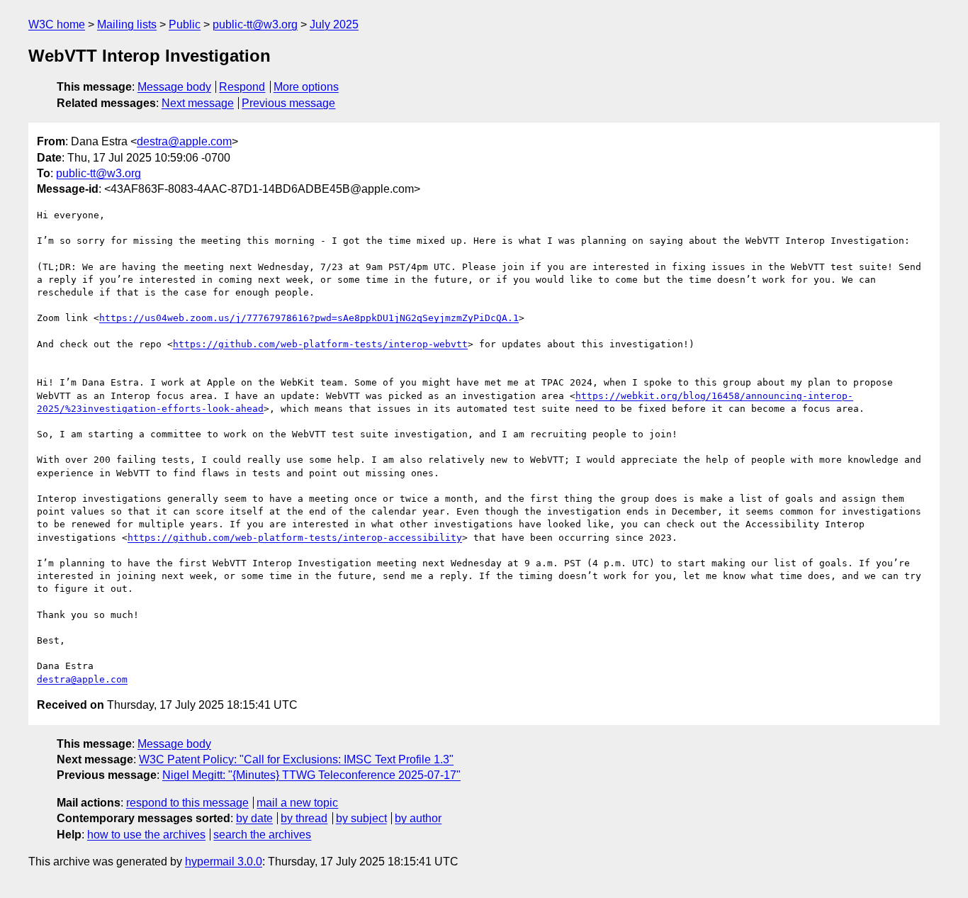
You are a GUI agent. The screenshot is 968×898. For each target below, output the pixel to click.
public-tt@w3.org (255, 24)
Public (185, 24)
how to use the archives (146, 835)
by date (254, 818)
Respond (242, 87)
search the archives (262, 835)
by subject (361, 818)
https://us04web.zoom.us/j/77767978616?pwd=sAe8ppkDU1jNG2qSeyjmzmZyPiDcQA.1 (309, 318)
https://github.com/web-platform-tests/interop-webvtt (320, 344)
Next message (198, 103)
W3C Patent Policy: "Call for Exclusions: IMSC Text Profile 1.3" (296, 759)
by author (418, 818)
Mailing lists (127, 24)
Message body (174, 87)
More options (306, 87)
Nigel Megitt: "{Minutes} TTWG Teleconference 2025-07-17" (311, 775)
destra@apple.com (184, 141)
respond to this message (187, 803)
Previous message (288, 103)
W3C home (56, 24)
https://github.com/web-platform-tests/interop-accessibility (295, 537)
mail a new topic (297, 803)
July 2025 (334, 24)
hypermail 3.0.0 (223, 861)
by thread (304, 818)
